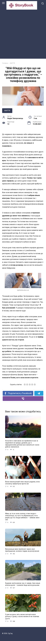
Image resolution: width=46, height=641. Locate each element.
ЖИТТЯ (7, 111)
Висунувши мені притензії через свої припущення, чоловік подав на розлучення (22, 550)
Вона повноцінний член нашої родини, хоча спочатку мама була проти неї (22, 483)
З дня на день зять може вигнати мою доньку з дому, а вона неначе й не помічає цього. (22, 616)
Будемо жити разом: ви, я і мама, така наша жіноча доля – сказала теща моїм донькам (22, 584)
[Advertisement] (23, 34)
